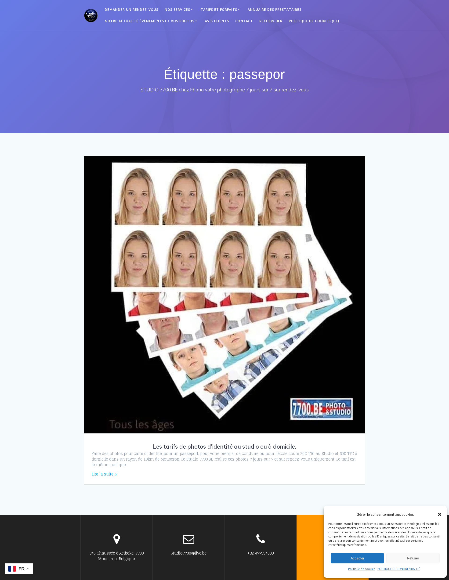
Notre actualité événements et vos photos (149, 21)
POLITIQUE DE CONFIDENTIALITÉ (398, 569)
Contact (244, 21)
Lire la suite (102, 474)
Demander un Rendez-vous (131, 9)
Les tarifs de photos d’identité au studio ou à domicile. (224, 446)
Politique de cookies (361, 569)
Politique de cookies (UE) (314, 21)
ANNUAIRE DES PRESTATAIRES (274, 9)
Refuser (413, 558)
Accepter (357, 558)
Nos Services (177, 9)
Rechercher (270, 21)
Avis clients (217, 21)
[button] (439, 514)
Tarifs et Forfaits (219, 9)
